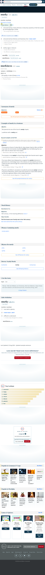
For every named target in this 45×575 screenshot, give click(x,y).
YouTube (24, 555)
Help (4, 552)
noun (18, 66)
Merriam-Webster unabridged (22, 357)
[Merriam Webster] (22, 428)
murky (18, 75)
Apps (12, 552)
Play (6, 528)
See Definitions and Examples (22, 436)
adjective (15, 15)
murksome (4, 265)
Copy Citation (23, 290)
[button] (26, 4)
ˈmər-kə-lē (11, 55)
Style (2, 282)
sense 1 (25, 213)
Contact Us (25, 552)
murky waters (5, 231)
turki (23, 250)
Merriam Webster (4, 546)
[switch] (6, 25)
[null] (25, 434)
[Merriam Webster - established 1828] (1, 1)
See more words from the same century (11, 221)
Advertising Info (18, 552)
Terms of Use (39, 552)
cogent (21, 434)
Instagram (29, 555)
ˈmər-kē (3, 17)
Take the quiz (39, 535)
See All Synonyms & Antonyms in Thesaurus (22, 116)
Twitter (20, 555)
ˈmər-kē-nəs (13, 58)
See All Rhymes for (22, 255)
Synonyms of (6, 22)
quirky (3, 250)
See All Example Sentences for (22, 178)
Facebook (16, 555)
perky (23, 248)
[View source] (26, 152)
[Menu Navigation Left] (1, 5)
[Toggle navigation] (43, 2)
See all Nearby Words (22, 268)
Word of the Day (22, 431)
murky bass (33, 265)
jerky (3, 248)
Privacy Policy (32, 552)
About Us (8, 552)
